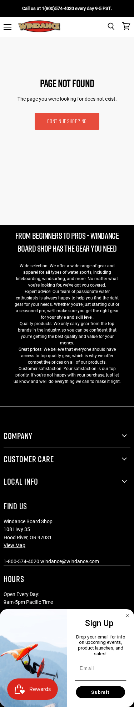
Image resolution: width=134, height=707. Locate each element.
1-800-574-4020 (21, 561)
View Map (14, 545)
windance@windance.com (69, 561)
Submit (100, 692)
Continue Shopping (67, 121)
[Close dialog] (127, 615)
